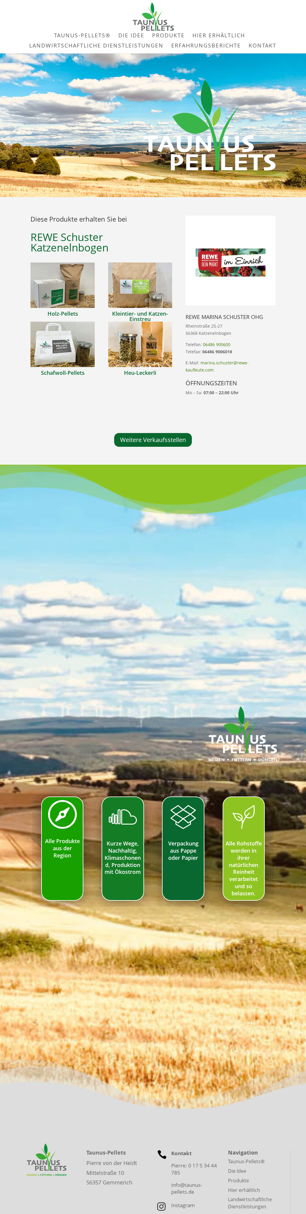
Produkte (238, 1180)
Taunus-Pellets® (246, 1161)
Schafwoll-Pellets (63, 372)
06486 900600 (216, 344)
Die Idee (237, 1171)
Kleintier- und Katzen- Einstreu (140, 316)
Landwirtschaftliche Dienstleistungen (250, 1203)
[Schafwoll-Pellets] (62, 344)
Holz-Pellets (63, 313)
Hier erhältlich (244, 1190)
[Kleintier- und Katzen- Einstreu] (140, 285)
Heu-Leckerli (140, 372)
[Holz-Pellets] (62, 285)
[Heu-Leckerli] (140, 344)
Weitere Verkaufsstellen (153, 440)
